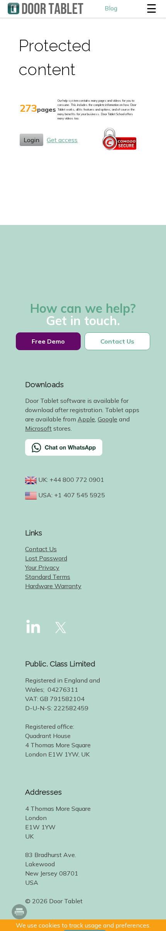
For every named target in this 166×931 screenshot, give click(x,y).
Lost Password (46, 558)
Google (107, 419)
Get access (62, 140)
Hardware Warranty (53, 586)
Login (31, 140)
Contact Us (41, 549)
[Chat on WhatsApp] (83, 452)
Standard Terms (47, 576)
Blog (111, 8)
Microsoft (38, 428)
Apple (86, 419)
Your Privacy (42, 567)
